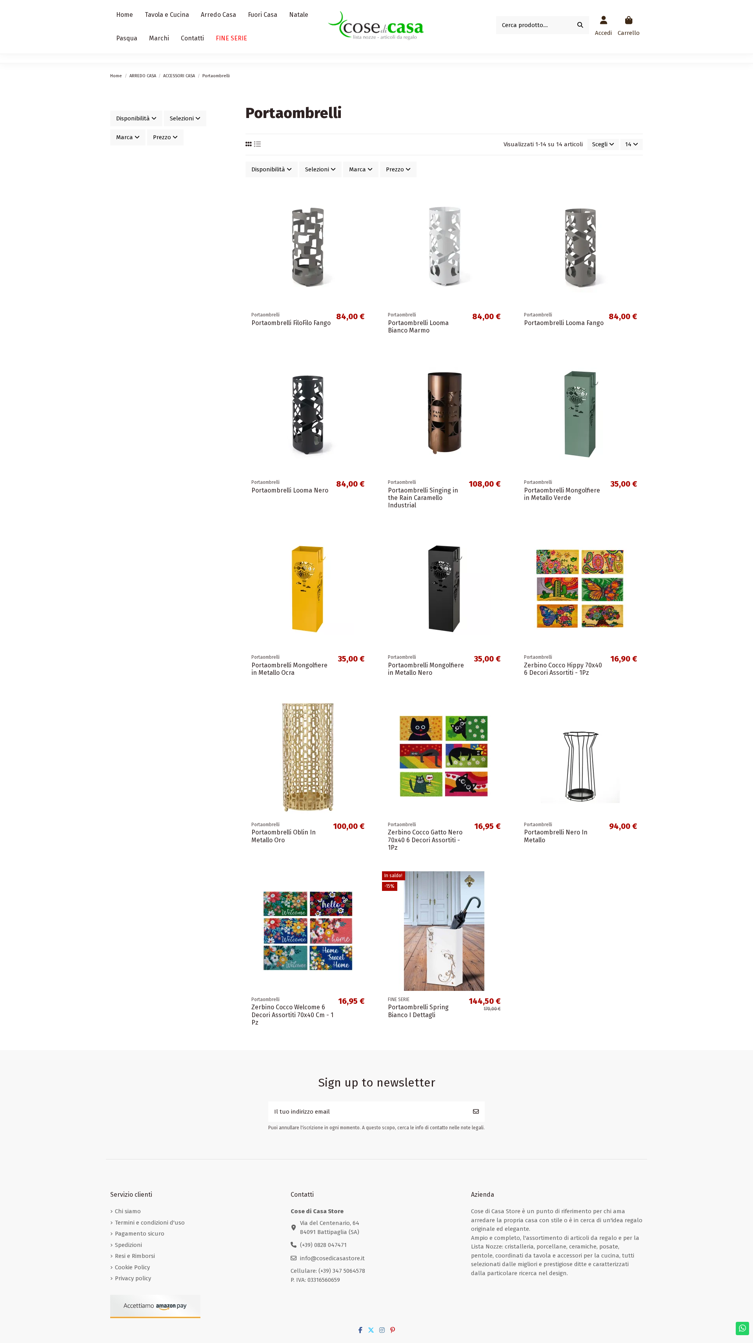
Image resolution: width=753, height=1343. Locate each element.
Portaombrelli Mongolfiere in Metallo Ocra (289, 669)
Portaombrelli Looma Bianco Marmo (418, 326)
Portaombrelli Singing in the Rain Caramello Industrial (423, 498)
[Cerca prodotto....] (580, 25)
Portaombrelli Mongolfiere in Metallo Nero (426, 669)
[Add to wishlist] (363, 199)
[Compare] (363, 213)
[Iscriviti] (476, 1111)
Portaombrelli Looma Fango (564, 323)
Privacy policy (133, 1278)
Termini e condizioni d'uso (150, 1222)
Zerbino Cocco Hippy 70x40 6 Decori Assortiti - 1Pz (563, 669)
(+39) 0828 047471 (323, 1244)
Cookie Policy (132, 1267)
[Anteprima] (363, 227)
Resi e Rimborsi (135, 1255)
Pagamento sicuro (139, 1233)
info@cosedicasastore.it (332, 1258)
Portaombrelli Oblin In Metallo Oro (283, 836)
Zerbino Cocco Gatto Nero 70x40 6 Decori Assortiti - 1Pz (425, 840)
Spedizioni (128, 1244)
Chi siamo (128, 1211)
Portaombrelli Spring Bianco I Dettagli (418, 1010)
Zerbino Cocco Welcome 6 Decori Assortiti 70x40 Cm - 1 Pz (292, 1014)
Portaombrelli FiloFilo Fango (291, 323)
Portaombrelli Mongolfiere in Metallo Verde (562, 494)
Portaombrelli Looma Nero (289, 490)
